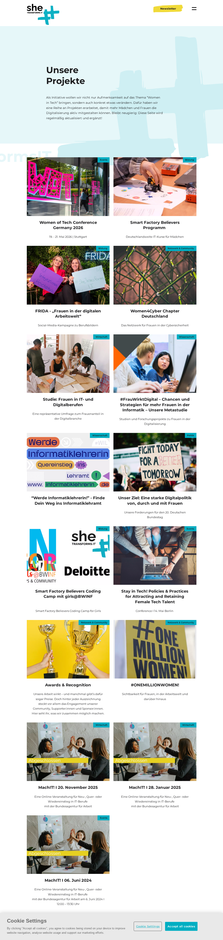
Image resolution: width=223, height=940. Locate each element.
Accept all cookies (181, 926)
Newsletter (168, 8)
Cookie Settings (148, 926)
